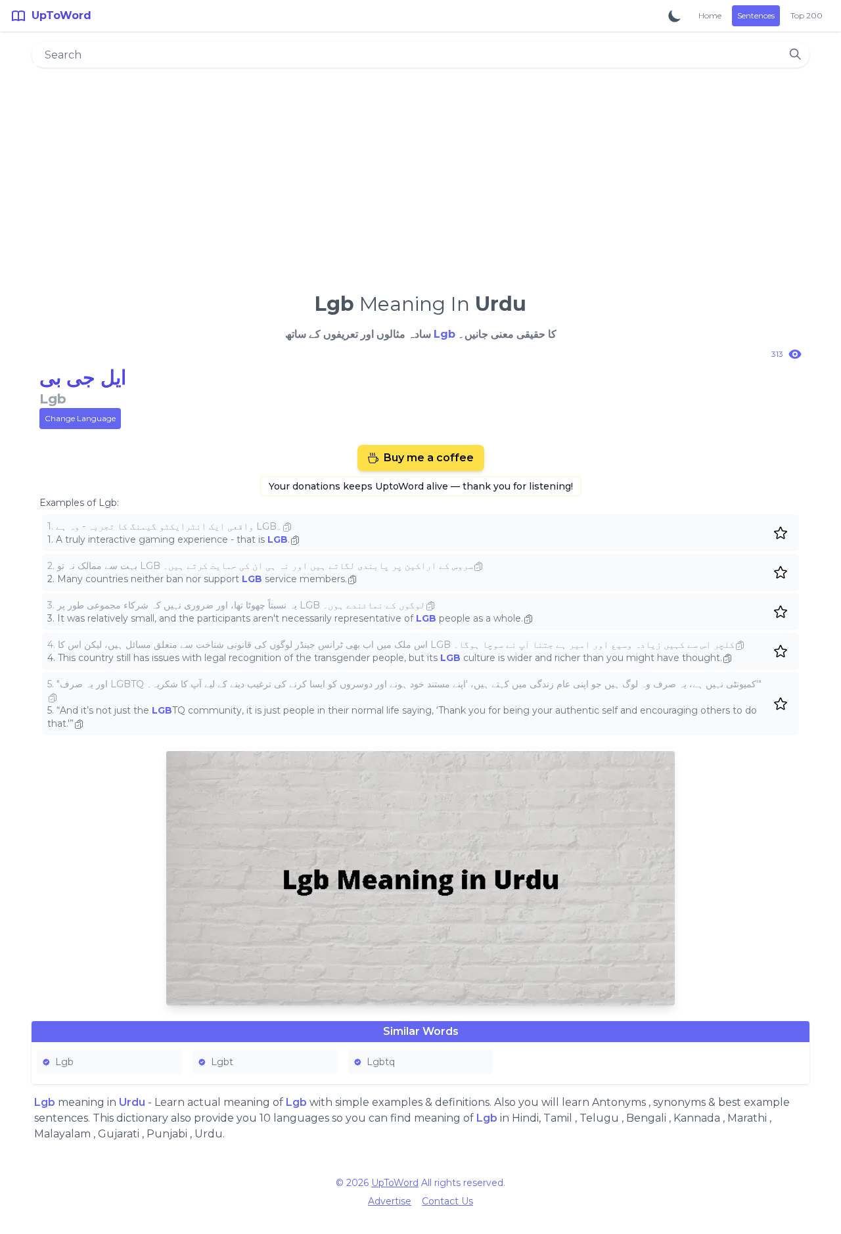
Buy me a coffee (429, 457)
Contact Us (447, 1201)
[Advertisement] (420, 175)
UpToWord (395, 1183)
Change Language (80, 418)
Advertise (389, 1201)
